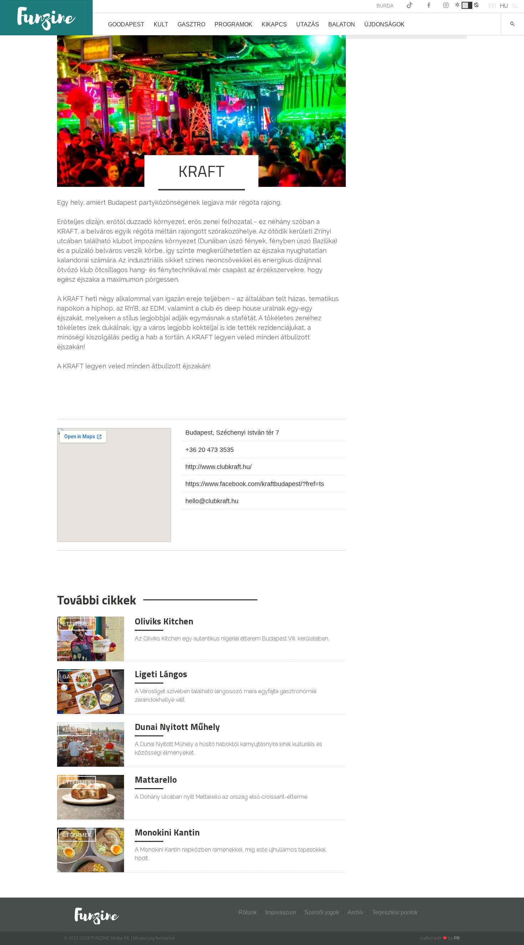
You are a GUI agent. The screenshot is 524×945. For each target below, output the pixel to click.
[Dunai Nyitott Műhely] (90, 744)
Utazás (307, 24)
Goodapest (126, 24)
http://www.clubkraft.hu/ (218, 466)
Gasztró (75, 677)
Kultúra (74, 729)
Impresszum (280, 912)
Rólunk (247, 912)
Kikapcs (274, 24)
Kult (161, 24)
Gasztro (191, 24)
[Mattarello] (90, 797)
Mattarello (156, 779)
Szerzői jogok (321, 912)
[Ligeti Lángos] (90, 691)
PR (457, 938)
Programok (233, 24)
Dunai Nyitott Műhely (177, 727)
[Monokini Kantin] (90, 850)
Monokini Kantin (167, 832)
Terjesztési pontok (395, 912)
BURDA (385, 6)
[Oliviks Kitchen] (90, 639)
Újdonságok (384, 24)
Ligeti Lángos (161, 674)
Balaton (341, 24)
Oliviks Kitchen (164, 621)
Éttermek (77, 624)
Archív (356, 912)
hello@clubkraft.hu (211, 501)
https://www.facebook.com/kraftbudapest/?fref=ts (254, 483)
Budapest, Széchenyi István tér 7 (232, 432)
